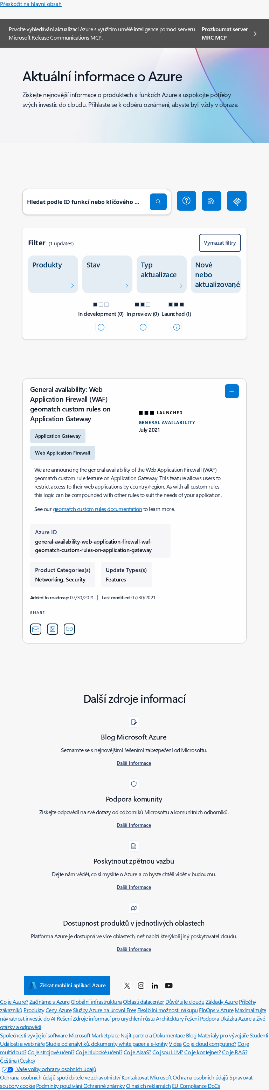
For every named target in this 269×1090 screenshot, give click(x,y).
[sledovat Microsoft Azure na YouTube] (169, 985)
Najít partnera (136, 1035)
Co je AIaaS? (137, 1052)
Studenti (259, 1035)
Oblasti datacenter (143, 1001)
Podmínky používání (59, 1085)
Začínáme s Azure (49, 1001)
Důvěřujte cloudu (184, 1001)
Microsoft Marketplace (94, 1035)
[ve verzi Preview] (142, 327)
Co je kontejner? (202, 1052)
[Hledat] (158, 201)
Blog (191, 1035)
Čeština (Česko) (17, 1060)
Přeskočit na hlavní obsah (31, 3)
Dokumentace (169, 1035)
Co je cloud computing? (209, 1043)
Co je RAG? (234, 1052)
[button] (186, 201)
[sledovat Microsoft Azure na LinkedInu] (155, 985)
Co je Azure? (14, 1001)
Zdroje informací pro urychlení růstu (114, 1018)
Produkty (33, 1010)
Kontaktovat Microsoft (147, 1077)
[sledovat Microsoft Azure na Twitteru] (127, 985)
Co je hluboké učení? (99, 1052)
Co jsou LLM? (167, 1052)
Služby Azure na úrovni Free (104, 1010)
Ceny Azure (58, 1010)
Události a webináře (22, 1043)
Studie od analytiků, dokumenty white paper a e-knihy (106, 1043)
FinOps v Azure (216, 1010)
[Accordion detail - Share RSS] (52, 629)
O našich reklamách (148, 1085)
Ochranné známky (104, 1085)
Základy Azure (222, 1001)
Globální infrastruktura (96, 1001)
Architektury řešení (177, 1018)
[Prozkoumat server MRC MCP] (237, 201)
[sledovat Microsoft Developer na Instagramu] (141, 985)
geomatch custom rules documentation (97, 508)
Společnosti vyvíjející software (33, 1035)
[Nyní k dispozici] (176, 327)
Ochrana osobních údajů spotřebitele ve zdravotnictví (60, 1077)
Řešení (64, 1018)
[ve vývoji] (101, 327)
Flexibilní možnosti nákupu (167, 1010)
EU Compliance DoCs (196, 1085)
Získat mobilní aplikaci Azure (72, 985)
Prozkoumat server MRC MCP (225, 33)
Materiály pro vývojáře (223, 1035)
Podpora (209, 1018)
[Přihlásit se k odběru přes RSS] (211, 201)
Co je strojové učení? (51, 1052)
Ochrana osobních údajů (200, 1077)
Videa (175, 1043)
